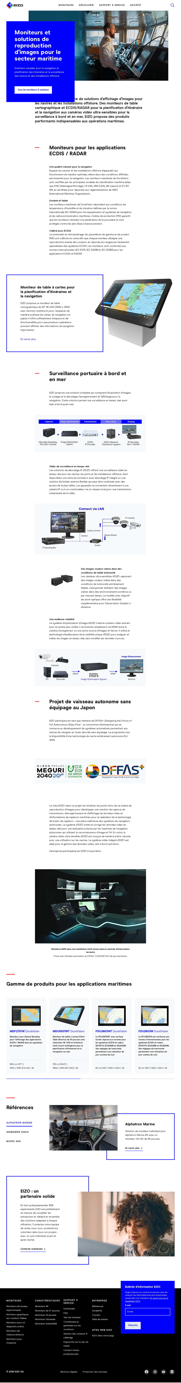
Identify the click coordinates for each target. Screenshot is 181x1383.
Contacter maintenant (32, 1256)
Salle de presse (100, 1327)
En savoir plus (28, 347)
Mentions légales (68, 1379)
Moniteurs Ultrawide (45, 1327)
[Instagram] (155, 1379)
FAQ (65, 1320)
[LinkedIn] (172, 1379)
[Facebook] (146, 1379)
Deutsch (53, 4)
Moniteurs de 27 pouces (47, 1318)
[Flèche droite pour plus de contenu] (174, 1048)
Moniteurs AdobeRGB (46, 1331)
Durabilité (97, 1318)
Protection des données (95, 1379)
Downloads (69, 1316)
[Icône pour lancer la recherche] (172, 13)
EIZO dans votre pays (103, 1343)
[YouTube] (163, 1379)
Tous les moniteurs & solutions (33, 97)
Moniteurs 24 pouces (45, 1322)
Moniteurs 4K (41, 1314)
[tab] (19, 1131)
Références (97, 1314)
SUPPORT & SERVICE (112, 13)
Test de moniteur (72, 1325)
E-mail (128, 1313)
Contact (96, 1322)
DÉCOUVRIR (86, 13)
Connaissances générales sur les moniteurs (72, 1333)
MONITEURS (66, 13)
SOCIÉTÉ (135, 13)
